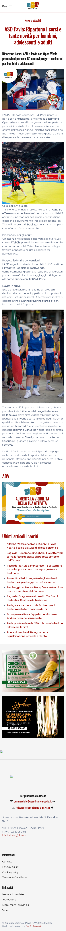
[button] (7, 6)
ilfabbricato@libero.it (15, 835)
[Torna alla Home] (33, 6)
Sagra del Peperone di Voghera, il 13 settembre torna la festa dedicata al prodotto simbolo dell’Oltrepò (35, 556)
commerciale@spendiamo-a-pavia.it (33, 801)
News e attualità (33, 20)
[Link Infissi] (33, 716)
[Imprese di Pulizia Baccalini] (33, 670)
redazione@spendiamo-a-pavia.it (33, 807)
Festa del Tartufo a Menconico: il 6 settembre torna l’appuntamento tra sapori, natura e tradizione (34, 569)
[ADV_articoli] (33, 502)
